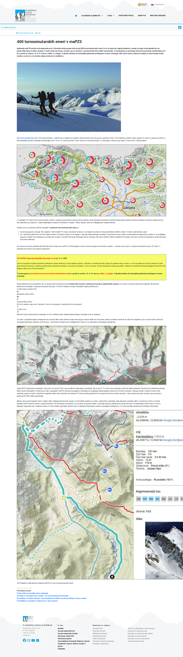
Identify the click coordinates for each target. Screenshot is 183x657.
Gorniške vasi (98, 628)
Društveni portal (126, 16)
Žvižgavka (61, 649)
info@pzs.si (26, 635)
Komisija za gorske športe (137, 636)
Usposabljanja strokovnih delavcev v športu (74, 641)
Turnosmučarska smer (29, 138)
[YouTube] (33, 640)
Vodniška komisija (99, 636)
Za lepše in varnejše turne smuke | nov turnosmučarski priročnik (42, 596)
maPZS (57, 138)
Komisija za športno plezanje (103, 641)
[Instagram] (28, 640)
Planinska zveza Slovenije (37, 625)
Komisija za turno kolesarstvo (139, 639)
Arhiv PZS (142, 16)
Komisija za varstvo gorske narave (140, 633)
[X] (37, 640)
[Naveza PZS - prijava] (142, 4)
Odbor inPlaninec (99, 639)
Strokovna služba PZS (66, 636)
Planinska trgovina (64, 639)
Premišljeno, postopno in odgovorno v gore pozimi (37, 601)
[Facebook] (24, 640)
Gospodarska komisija (136, 641)
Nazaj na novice (9, 27)
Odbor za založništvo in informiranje (141, 628)
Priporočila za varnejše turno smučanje (32, 593)
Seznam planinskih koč (66, 631)
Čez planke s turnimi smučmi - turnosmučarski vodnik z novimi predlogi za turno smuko (52, 598)
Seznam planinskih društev (68, 633)
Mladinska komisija (100, 633)
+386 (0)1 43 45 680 (29, 633)
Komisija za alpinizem (101, 644)
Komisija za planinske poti (137, 631)
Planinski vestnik (99, 631)
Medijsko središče (158, 16)
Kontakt (60, 628)
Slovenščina (159, 4)
